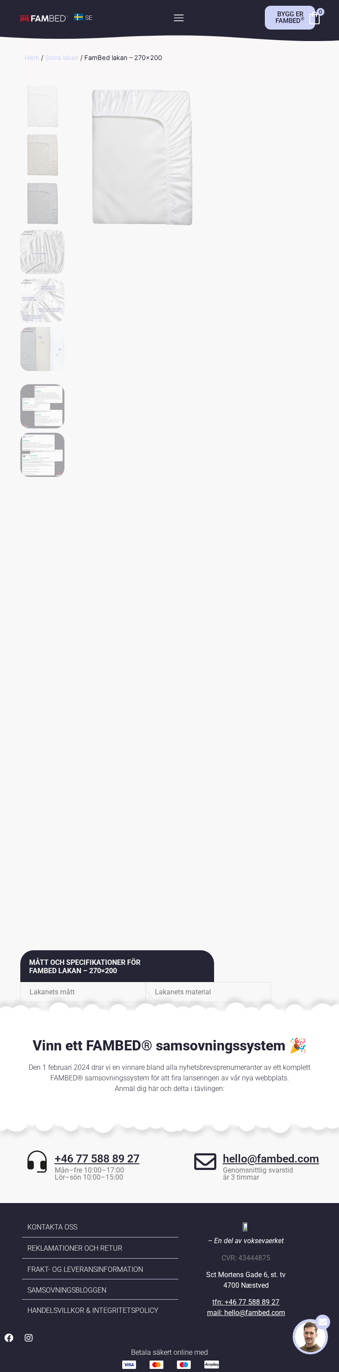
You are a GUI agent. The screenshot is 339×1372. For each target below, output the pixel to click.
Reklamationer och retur (74, 1248)
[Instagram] (29, 1338)
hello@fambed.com (271, 1158)
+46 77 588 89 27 (97, 1158)
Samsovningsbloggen (66, 1290)
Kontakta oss (52, 1227)
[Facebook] (9, 1338)
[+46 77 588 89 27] (37, 1162)
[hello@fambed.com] (205, 1162)
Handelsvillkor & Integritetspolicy (92, 1310)
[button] (178, 18)
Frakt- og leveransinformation (85, 1269)
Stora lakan (62, 58)
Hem (32, 58)
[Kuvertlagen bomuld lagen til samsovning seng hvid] (141, 156)
